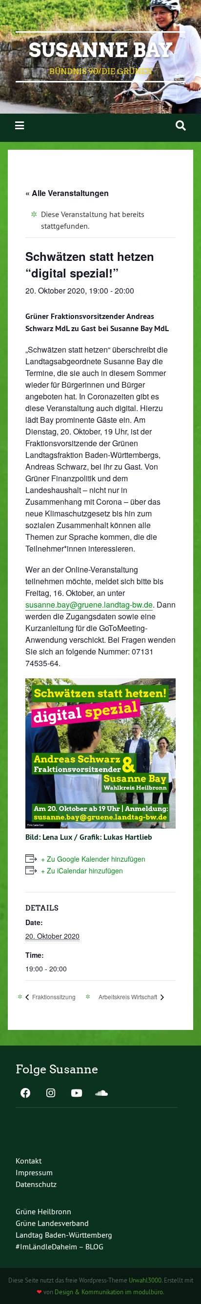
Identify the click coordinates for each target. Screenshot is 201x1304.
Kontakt (28, 1161)
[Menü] (19, 125)
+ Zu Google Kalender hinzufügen (93, 859)
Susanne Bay (101, 50)
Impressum (34, 1172)
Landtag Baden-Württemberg (64, 1235)
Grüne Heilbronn (43, 1211)
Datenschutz (36, 1184)
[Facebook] (25, 1094)
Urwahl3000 (145, 1280)
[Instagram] (50, 1094)
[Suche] (181, 125)
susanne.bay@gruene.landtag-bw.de (89, 604)
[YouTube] (76, 1094)
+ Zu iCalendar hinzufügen (82, 870)
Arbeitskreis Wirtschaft (129, 996)
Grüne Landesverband (52, 1223)
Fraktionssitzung (53, 996)
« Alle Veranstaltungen (67, 192)
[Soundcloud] (101, 1094)
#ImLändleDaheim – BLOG (59, 1246)
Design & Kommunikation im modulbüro (109, 1292)
